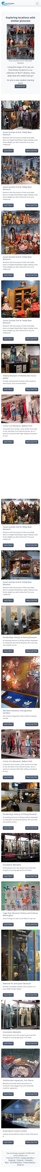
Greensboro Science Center (15, 1131)
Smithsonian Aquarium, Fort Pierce (18, 1080)
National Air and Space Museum (17, 983)
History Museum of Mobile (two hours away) (19, 376)
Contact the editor (27, 1158)
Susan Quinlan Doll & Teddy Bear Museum (17, 133)
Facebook (11, 1160)
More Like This (32, 151)
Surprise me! (20, 86)
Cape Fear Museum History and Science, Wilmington (20, 914)
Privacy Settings (29, 1162)
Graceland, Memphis (12, 864)
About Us (20, 1165)
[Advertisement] (20, 471)
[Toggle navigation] (37, 3)
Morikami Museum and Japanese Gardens (17, 711)
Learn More (8, 151)
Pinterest (20, 1160)
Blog (6, 1162)
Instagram (29, 1160)
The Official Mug (16, 1162)
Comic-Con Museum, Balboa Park (17, 425)
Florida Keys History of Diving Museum (20, 637)
